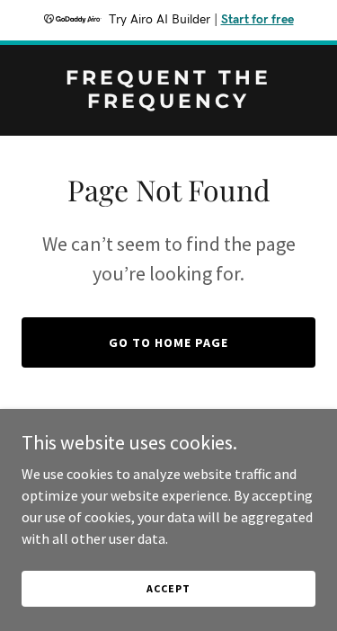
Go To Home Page (168, 342)
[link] (168, 102)
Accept (168, 588)
